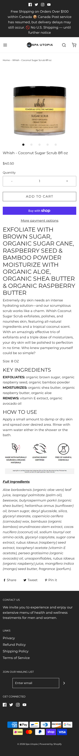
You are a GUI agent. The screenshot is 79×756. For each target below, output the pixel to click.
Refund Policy (14, 645)
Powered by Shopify (51, 744)
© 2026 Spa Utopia (27, 744)
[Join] (64, 683)
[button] (39, 104)
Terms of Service (16, 658)
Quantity (9, 172)
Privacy (9, 638)
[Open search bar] (64, 45)
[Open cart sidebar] (74, 45)
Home (6, 60)
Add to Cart (39, 196)
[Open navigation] (5, 45)
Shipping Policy (15, 651)
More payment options (39, 221)
